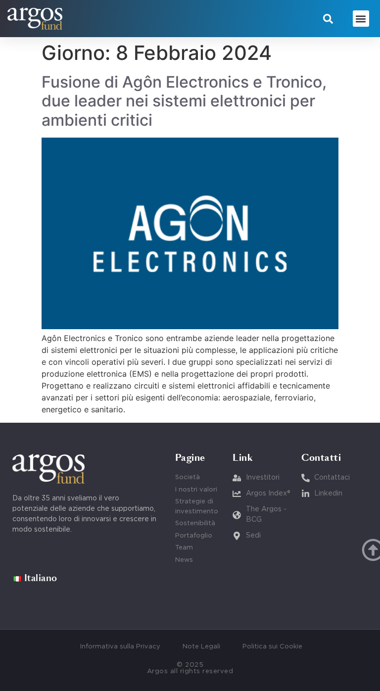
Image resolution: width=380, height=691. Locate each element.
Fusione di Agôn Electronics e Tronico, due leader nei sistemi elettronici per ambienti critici (184, 101)
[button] (328, 19)
